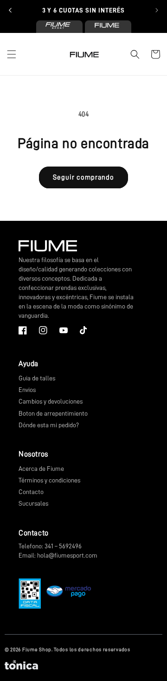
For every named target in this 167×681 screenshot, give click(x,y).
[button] (11, 54)
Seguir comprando (83, 177)
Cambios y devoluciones (51, 401)
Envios (27, 389)
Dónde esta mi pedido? (49, 425)
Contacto (31, 491)
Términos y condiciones (49, 480)
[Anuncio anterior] (10, 10)
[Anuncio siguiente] (157, 10)
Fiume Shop (36, 649)
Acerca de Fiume (41, 468)
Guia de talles (37, 378)
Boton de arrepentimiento (53, 413)
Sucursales (33, 503)
